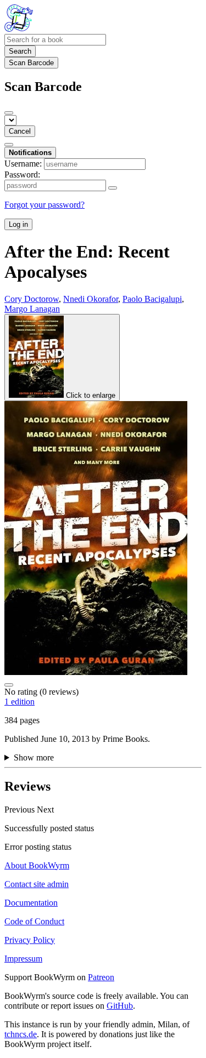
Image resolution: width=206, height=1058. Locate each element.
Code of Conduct (34, 921)
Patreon (101, 977)
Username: (23, 163)
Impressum (23, 958)
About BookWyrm (36, 865)
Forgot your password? (44, 204)
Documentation (31, 902)
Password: (22, 174)
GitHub (120, 1005)
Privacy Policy (29, 940)
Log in (18, 224)
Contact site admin (36, 884)
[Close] (8, 113)
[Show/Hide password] (112, 188)
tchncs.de (20, 1034)
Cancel (20, 131)
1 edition (19, 701)
